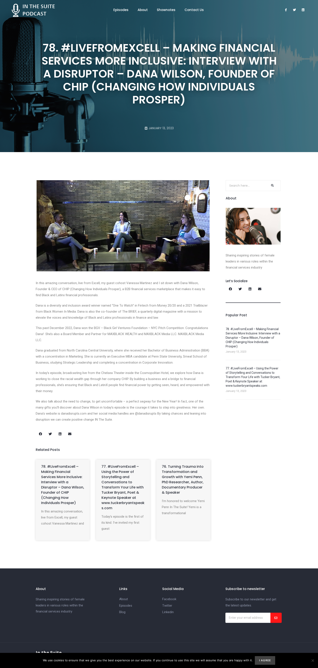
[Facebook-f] (286, 10)
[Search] (271, 185)
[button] (40, 434)
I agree (265, 660)
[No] (312, 660)
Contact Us (194, 10)
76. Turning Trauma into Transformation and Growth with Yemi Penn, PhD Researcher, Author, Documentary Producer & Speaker (183, 479)
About (143, 10)
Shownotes (166, 10)
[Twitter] (294, 10)
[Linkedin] (303, 10)
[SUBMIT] (276, 618)
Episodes (120, 10)
